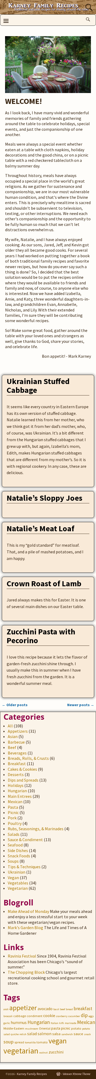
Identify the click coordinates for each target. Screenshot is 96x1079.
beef (62, 1009)
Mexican (15, 801)
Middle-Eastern (13, 1028)
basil (56, 1009)
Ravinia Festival (22, 956)
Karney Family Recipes (32, 1074)
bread (69, 1009)
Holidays (15, 785)
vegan (58, 1041)
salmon (44, 1033)
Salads (13, 834)
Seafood (15, 845)
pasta (55, 1028)
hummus (19, 1022)
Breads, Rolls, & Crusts (28, 758)
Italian (54, 1023)
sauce (78, 1033)
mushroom (31, 1028)
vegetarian (20, 1051)
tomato (42, 1042)
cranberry (61, 1016)
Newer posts (80, 704)
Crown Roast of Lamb (44, 583)
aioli (6, 1009)
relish (22, 1034)
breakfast (83, 1008)
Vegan (13, 877)
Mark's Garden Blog (25, 927)
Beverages (17, 753)
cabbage (19, 1016)
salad (32, 1033)
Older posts (14, 704)
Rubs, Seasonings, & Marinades (35, 828)
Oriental (44, 1028)
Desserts (16, 774)
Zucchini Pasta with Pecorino (41, 635)
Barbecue (16, 742)
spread (19, 1042)
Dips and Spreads (23, 780)
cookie (49, 1015)
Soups (13, 861)
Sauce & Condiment (25, 839)
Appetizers (18, 731)
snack (87, 1034)
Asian (13, 736)
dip (84, 1015)
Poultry (15, 823)
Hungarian (17, 790)
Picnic (13, 812)
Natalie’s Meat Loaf (40, 528)
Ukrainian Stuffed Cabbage (38, 385)
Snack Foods (19, 855)
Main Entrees (20, 796)
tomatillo (30, 1042)
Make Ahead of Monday (28, 911)
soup (8, 1042)
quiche (15, 1034)
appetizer (23, 1008)
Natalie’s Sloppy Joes (44, 498)
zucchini (56, 1052)
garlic (6, 1023)
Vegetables (18, 883)
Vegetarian (18, 888)
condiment (34, 1016)
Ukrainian (16, 872)
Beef (12, 747)
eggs (91, 1016)
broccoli (8, 1016)
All (10, 725)
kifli (61, 1023)
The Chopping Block (26, 972)
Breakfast (17, 763)
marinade (70, 1023)
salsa (56, 1033)
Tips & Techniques (24, 866)
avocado (45, 1008)
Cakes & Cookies (22, 769)
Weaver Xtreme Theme (76, 1074)
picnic (65, 1028)
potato (76, 1028)
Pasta (13, 807)
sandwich (67, 1034)
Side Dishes (18, 850)
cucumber (74, 1016)
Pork (12, 817)
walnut (43, 1052)
